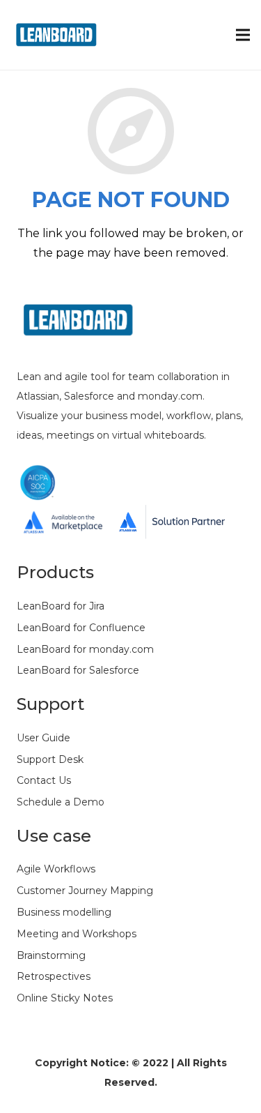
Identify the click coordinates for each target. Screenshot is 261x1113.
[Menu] (243, 34)
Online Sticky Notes (65, 998)
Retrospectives (53, 976)
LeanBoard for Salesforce (78, 670)
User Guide (43, 738)
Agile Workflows (56, 869)
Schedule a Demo (60, 802)
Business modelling (64, 912)
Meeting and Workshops (76, 933)
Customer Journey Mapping (85, 890)
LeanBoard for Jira (60, 606)
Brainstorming (51, 955)
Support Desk (50, 759)
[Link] (59, 34)
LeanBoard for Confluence (81, 627)
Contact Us (44, 780)
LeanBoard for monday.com (85, 649)
